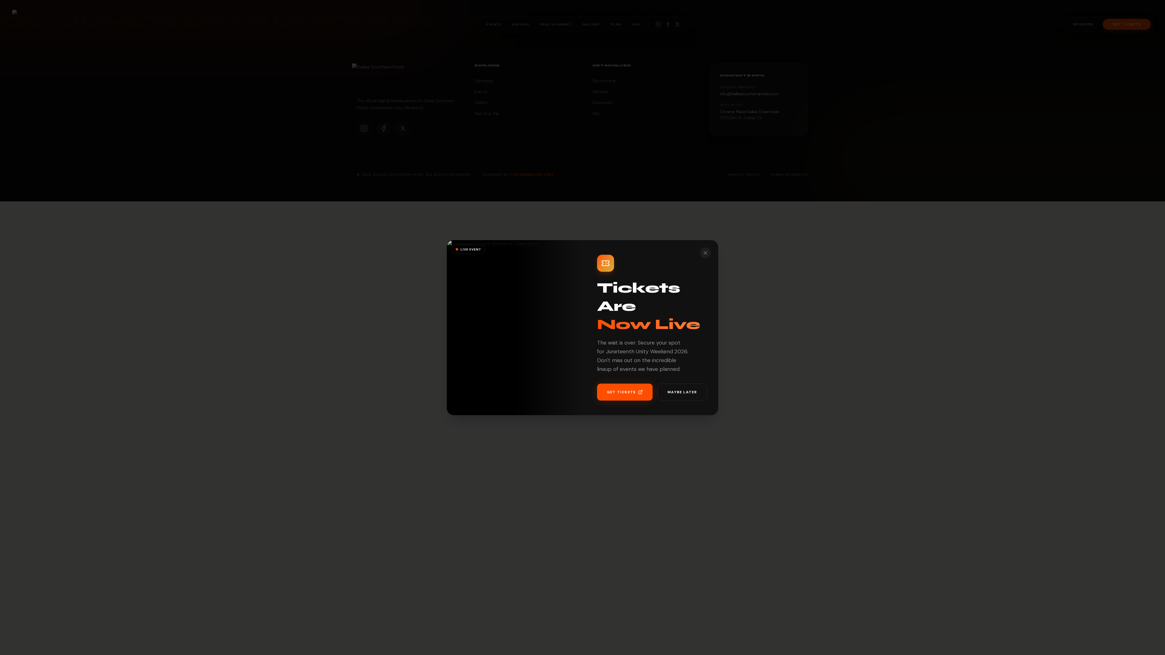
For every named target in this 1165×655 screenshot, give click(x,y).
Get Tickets (621, 392)
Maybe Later (682, 392)
